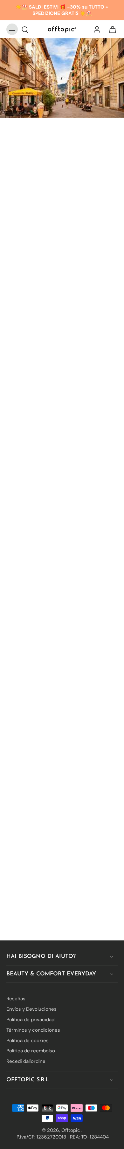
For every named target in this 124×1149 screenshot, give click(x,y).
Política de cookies (27, 1040)
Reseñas (15, 998)
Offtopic (71, 1130)
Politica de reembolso (30, 1051)
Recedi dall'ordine (25, 1061)
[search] (25, 29)
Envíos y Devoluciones (31, 1009)
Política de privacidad (30, 1019)
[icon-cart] (111, 29)
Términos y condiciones (33, 1030)
